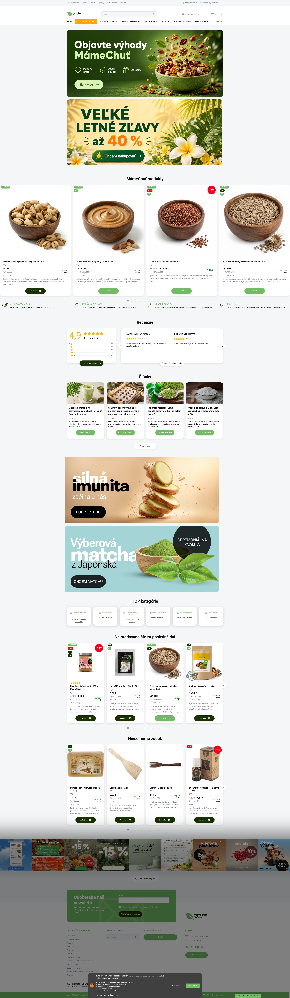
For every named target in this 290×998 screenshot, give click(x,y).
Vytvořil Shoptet (85, 986)
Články (92, 3)
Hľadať (154, 14)
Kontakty (123, 3)
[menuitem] (70, 21)
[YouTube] (196, 946)
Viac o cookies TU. (103, 995)
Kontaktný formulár (196, 955)
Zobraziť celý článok (86, 432)
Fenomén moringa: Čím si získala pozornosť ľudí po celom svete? (164, 411)
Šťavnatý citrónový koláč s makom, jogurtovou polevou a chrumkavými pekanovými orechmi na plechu (123, 411)
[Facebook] (187, 946)
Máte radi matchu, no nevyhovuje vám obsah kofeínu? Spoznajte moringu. (85, 411)
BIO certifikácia (72, 964)
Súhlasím (194, 985)
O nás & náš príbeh (73, 957)
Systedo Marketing (216, 995)
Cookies (70, 975)
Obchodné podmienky (75, 968)
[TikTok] (202, 946)
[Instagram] (191, 946)
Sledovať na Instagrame (147, 879)
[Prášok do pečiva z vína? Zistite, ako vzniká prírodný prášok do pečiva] (204, 393)
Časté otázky (71, 936)
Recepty (101, 3)
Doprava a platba (73, 939)
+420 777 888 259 (196, 941)
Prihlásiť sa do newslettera (130, 914)
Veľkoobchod (112, 3)
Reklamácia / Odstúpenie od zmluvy (80, 961)
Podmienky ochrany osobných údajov (80, 971)
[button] (128, 300)
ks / (160, 937)
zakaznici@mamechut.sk (199, 936)
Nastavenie (176, 986)
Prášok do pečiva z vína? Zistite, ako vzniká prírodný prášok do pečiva (204, 411)
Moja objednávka (73, 3)
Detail (108, 291)
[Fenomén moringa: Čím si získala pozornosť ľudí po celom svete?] (165, 393)
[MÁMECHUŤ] (35, 222)
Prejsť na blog (145, 446)
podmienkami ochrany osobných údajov (144, 907)
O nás (84, 3)
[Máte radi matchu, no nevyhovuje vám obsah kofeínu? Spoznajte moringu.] (85, 393)
